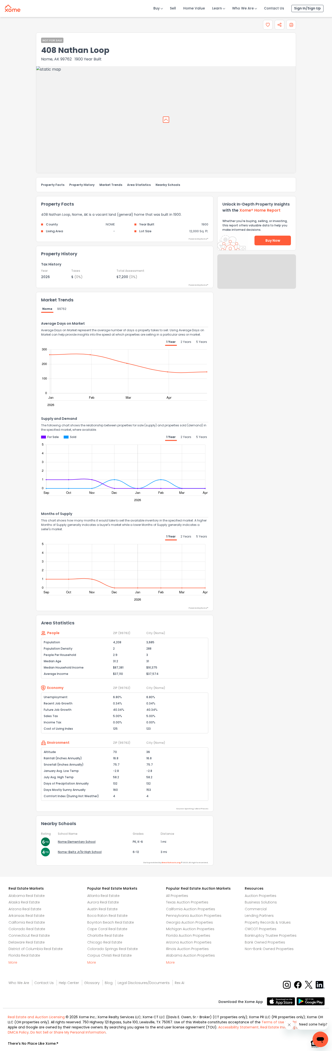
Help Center (69, 982)
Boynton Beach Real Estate (110, 922)
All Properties (177, 895)
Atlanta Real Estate (103, 895)
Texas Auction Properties (187, 902)
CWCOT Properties (260, 929)
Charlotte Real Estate (105, 935)
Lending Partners (259, 915)
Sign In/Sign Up (307, 8)
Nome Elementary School (77, 842)
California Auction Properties (190, 909)
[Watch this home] (268, 25)
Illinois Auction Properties (187, 948)
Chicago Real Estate (104, 942)
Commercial (256, 909)
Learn (217, 8)
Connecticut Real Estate (29, 935)
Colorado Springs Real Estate (112, 948)
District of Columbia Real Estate (36, 948)
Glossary (92, 982)
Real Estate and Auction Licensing (36, 1017)
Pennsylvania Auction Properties (193, 915)
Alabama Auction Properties (190, 955)
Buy (156, 8)
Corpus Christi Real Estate (109, 955)
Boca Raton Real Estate (107, 915)
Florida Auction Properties (188, 935)
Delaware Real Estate (27, 942)
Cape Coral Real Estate (107, 929)
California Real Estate (27, 922)
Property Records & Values (268, 922)
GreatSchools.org (171, 862)
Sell (173, 8)
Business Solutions (261, 902)
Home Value (194, 8)
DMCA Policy (18, 1032)
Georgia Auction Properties (189, 922)
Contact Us (274, 8)
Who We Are (243, 8)
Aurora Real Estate (103, 902)
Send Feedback (257, 276)
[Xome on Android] (311, 1001)
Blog (109, 982)
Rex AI (179, 982)
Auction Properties (260, 895)
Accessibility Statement (238, 1027)
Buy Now (272, 240)
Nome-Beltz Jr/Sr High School (80, 852)
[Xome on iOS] (282, 1001)
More (13, 962)
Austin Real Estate (102, 909)
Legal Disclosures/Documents (144, 982)
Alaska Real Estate (24, 902)
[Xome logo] (12, 7)
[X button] (309, 984)
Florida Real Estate (24, 955)
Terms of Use (273, 1022)
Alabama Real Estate (27, 895)
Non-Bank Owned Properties (269, 948)
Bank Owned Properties (265, 942)
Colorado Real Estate (27, 929)
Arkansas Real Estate (26, 915)
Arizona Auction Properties (188, 942)
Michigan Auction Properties (190, 929)
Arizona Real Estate (25, 909)
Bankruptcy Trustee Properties (271, 935)
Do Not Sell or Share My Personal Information (68, 1032)
